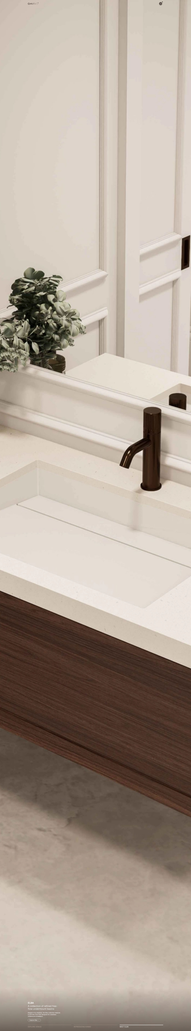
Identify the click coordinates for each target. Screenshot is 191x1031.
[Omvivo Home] (33, 3)
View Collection (35, 1020)
